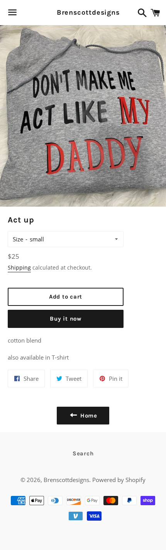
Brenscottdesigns (83, 12)
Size (18, 239)
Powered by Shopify (119, 480)
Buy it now (65, 318)
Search (83, 453)
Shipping (19, 267)
